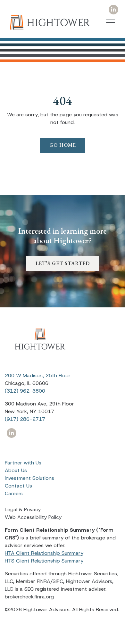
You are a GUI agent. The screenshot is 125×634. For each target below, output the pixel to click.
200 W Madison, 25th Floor (38, 375)
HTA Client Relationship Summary (44, 553)
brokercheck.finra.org (29, 596)
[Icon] (113, 9)
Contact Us (18, 485)
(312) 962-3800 (25, 391)
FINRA (43, 581)
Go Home (62, 145)
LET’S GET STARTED (63, 263)
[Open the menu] (110, 22)
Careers (14, 493)
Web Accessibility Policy (33, 517)
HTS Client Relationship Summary (44, 560)
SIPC (58, 581)
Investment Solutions (29, 478)
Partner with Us (23, 462)
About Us (16, 470)
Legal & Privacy (23, 509)
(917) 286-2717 (25, 419)
